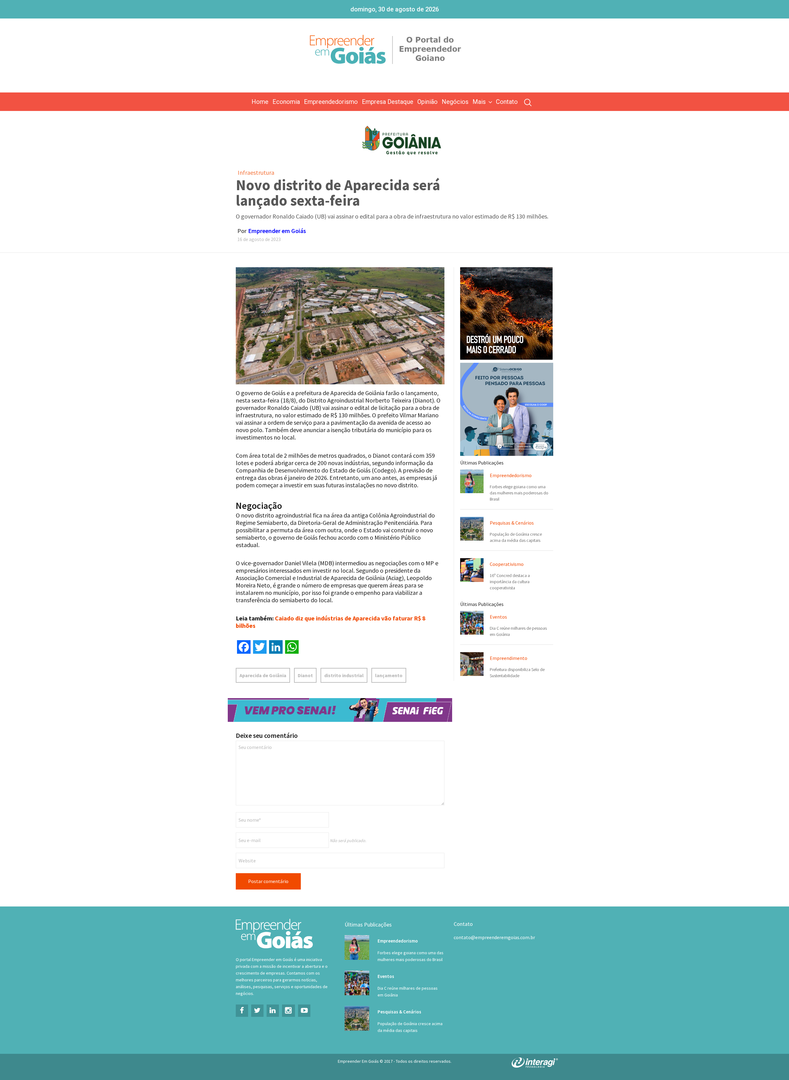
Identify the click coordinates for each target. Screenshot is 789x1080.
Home (259, 101)
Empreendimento (508, 658)
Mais (479, 101)
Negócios (455, 101)
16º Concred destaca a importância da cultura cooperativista (510, 582)
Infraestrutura (256, 172)
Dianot (305, 675)
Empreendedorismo (331, 101)
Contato (507, 101)
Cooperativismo (507, 564)
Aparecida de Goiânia (262, 675)
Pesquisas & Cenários (512, 523)
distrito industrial (344, 675)
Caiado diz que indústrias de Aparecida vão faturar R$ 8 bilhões (331, 621)
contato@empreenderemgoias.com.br (494, 937)
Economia (286, 101)
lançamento (389, 675)
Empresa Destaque (387, 101)
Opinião (427, 101)
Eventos (498, 617)
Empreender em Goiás (277, 231)
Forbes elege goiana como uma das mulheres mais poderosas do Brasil (519, 493)
